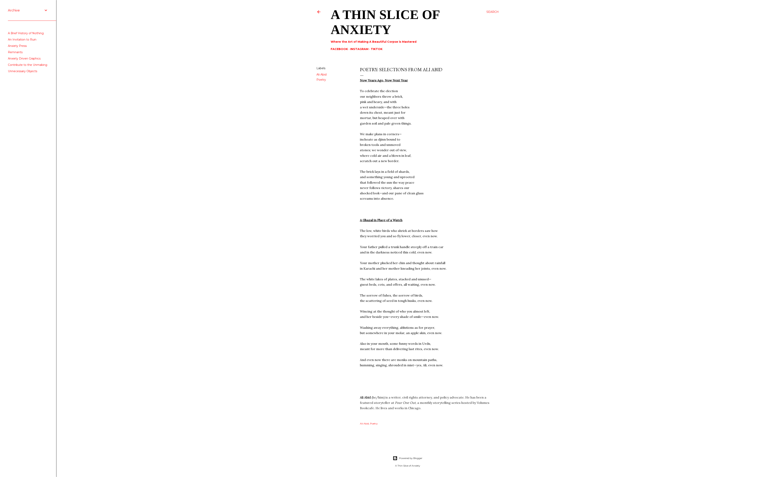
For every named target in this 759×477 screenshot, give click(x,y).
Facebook (339, 49)
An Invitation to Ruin (22, 39)
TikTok (376, 49)
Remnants (15, 52)
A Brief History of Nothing (26, 33)
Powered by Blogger (410, 458)
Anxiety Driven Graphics (24, 58)
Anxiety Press (17, 46)
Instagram (359, 49)
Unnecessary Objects (22, 71)
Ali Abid (321, 74)
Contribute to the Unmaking (27, 65)
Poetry (321, 79)
